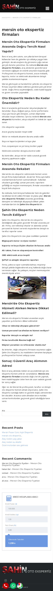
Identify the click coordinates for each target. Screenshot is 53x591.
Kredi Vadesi (12, 514)
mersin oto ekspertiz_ (12, 436)
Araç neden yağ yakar (12, 439)
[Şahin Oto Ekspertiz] (19, 9)
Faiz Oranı (10, 525)
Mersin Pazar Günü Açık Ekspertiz (17, 432)
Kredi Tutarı (11, 504)
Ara (3, 410)
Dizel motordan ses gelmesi (15, 445)
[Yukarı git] (48, 586)
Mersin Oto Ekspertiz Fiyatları (27, 469)
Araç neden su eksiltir (11, 442)
